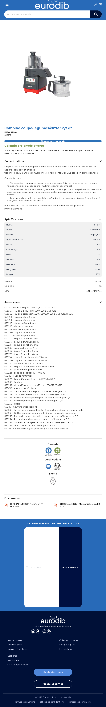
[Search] (96, 14)
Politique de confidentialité (51, 702)
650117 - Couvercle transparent (20, 406)
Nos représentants (17, 649)
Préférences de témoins (79, 702)
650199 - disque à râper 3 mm (19, 320)
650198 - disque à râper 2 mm (19, 317)
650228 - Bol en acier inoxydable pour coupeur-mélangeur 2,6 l (37, 397)
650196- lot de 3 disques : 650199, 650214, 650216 (29, 307)
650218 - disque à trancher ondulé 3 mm (25, 357)
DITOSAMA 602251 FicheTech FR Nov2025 (26, 505)
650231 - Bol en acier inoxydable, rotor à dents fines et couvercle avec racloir (44, 410)
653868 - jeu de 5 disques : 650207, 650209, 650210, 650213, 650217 (38, 314)
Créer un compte (69, 640)
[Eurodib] (53, 619)
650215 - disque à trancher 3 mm (21, 345)
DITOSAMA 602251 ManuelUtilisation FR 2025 (79, 505)
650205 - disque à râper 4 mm (20, 323)
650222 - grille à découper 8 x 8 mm (23, 369)
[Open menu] (7, 4)
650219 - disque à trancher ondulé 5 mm (25, 360)
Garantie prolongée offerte (24, 145)
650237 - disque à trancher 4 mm (21, 348)
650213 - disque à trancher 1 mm (21, 338)
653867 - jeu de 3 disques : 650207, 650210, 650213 (30, 310)
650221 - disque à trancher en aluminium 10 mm (29, 366)
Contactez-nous (53, 672)
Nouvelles (13, 660)
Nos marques (14, 644)
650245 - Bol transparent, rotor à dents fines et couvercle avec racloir (40, 413)
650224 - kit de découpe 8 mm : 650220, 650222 (29, 379)
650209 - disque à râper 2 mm (20, 329)
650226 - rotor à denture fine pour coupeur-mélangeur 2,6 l (35, 391)
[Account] (95, 4)
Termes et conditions (25, 702)
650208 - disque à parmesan (19, 326)
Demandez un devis (53, 141)
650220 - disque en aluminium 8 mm (23, 363)
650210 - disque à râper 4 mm (19, 332)
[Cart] (100, 4)
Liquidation (65, 649)
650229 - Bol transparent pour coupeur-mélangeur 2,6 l (33, 400)
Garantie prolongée (18, 664)
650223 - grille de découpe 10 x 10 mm (24, 372)
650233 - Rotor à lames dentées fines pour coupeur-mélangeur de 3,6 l (41, 416)
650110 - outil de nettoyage (18, 376)
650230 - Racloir (12, 403)
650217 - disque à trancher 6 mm (21, 354)
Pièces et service (53, 684)
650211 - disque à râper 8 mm (19, 335)
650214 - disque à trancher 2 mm (21, 341)
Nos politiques (67, 644)
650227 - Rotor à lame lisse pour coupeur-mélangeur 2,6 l (34, 394)
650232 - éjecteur (13, 382)
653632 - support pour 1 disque (20, 388)
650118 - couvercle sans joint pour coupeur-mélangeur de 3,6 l (37, 428)
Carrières (12, 656)
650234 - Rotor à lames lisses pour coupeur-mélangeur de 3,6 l (37, 419)
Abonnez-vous (70, 567)
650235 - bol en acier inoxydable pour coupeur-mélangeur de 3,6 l (39, 422)
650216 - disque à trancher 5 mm (21, 351)
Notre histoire (14, 640)
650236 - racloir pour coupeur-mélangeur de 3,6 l (30, 425)
